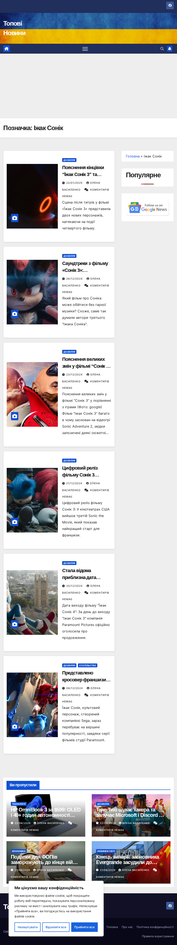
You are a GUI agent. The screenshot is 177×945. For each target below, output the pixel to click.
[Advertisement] (88, 86)
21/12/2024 (74, 483)
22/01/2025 (74, 182)
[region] (56, 908)
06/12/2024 (75, 688)
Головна (133, 156)
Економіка (18, 851)
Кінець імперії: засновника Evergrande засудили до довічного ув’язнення (127, 862)
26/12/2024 (75, 278)
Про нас (127, 927)
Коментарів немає (25, 829)
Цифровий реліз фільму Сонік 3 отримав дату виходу (85, 474)
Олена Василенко (51, 823)
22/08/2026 (23, 823)
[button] (162, 49)
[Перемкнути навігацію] (85, 48)
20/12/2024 (75, 585)
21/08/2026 (23, 870)
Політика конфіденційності (155, 927)
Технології (18, 804)
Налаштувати (28, 927)
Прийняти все (84, 927)
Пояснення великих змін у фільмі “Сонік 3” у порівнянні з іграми (86, 366)
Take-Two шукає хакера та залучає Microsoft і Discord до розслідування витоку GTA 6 (130, 815)
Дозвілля (69, 160)
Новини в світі (106, 851)
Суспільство (87, 665)
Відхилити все (56, 927)
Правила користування (158, 936)
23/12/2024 (75, 374)
